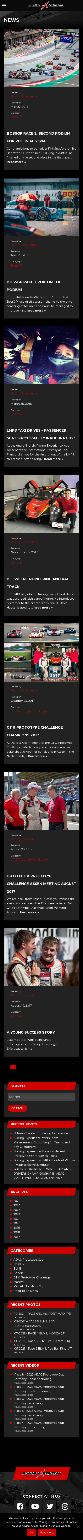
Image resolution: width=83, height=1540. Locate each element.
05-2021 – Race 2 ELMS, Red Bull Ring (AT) (43, 1348)
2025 (17, 1201)
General (16, 414)
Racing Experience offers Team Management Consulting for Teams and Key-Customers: (42, 1142)
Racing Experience (24, 96)
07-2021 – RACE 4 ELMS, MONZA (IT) (39, 1333)
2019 (17, 1227)
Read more (46, 1532)
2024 (17, 1205)
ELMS (18, 1268)
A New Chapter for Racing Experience (41, 1133)
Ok (31, 1532)
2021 (17, 1219)
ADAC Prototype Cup (29, 1259)
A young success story (31, 1032)
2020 (17, 1223)
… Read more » (35, 310)
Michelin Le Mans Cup (29, 1286)
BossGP (16, 117)
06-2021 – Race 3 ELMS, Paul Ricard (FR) (42, 1341)
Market (19, 1282)
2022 (17, 1214)
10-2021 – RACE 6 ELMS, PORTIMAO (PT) (42, 1313)
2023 (17, 1210)
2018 (17, 1232)
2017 (17, 1237)
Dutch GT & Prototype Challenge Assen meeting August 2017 (41, 884)
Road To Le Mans (26, 1291)
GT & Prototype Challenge (29, 711)
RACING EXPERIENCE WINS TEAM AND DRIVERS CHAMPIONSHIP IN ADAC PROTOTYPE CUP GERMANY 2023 (42, 1173)
